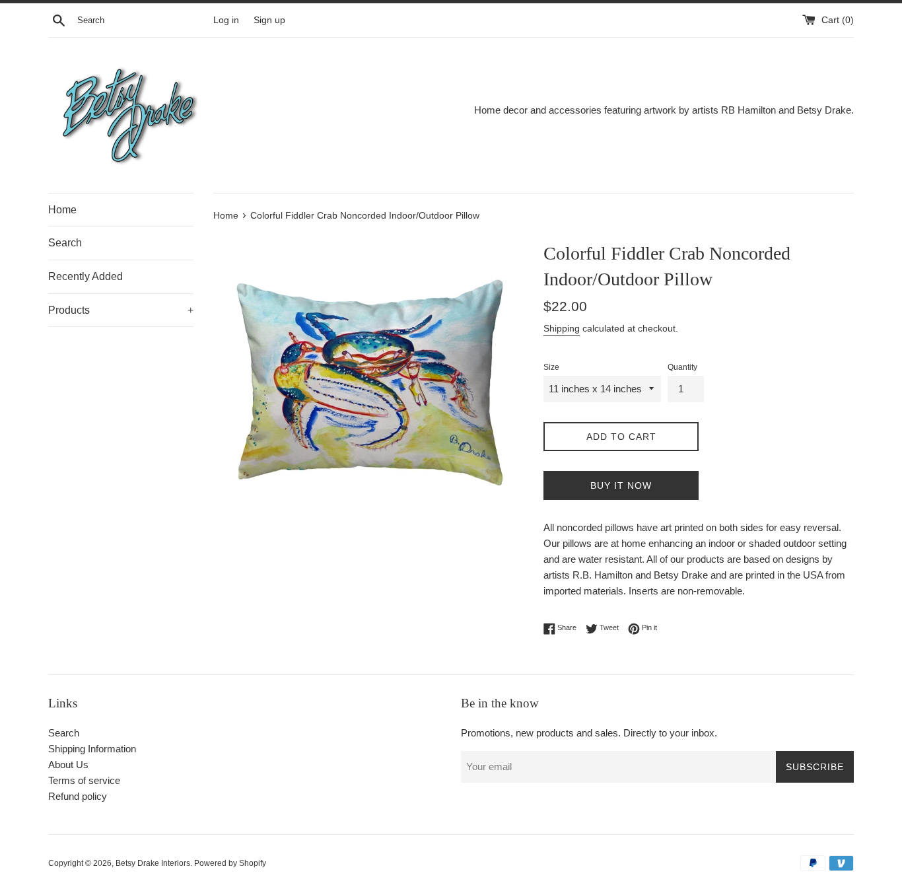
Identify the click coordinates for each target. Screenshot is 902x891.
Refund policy (77, 796)
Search (65, 242)
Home (62, 209)
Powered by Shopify (230, 863)
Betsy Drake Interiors (153, 863)
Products (120, 310)
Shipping (561, 328)
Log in (226, 20)
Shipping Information (92, 748)
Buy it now (621, 485)
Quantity (682, 367)
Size (551, 367)
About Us (68, 764)
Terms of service (84, 780)
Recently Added (85, 276)
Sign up (269, 20)
